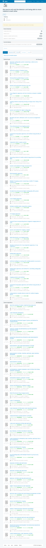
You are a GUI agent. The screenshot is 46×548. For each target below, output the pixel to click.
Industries (5, 48)
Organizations (11, 52)
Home (5, 545)
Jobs (12, 545)
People (18, 52)
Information (24, 52)
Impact (29, 52)
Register (38, 1)
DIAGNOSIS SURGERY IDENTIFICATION (23, 36)
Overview (5, 52)
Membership (29, 1)
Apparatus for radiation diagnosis (23, 38)
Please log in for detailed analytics (10, 55)
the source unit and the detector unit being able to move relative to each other (23, 44)
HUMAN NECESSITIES (23, 31)
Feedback (16, 545)
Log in (42, 1)
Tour (34, 1)
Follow (4, 14)
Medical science (23, 33)
